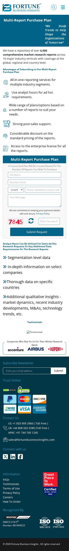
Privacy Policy (43, 213)
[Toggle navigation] (63, 7)
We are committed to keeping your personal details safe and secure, (34, 212)
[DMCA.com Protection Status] (10, 388)
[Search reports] (54, 7)
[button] (4, 333)
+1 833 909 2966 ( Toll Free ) (30, 423)
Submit (58, 370)
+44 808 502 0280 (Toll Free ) (31, 428)
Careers (8, 497)
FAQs (6, 479)
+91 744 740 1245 (27, 432)
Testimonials (11, 484)
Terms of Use (11, 488)
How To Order (12, 501)
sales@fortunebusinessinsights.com (31, 439)
